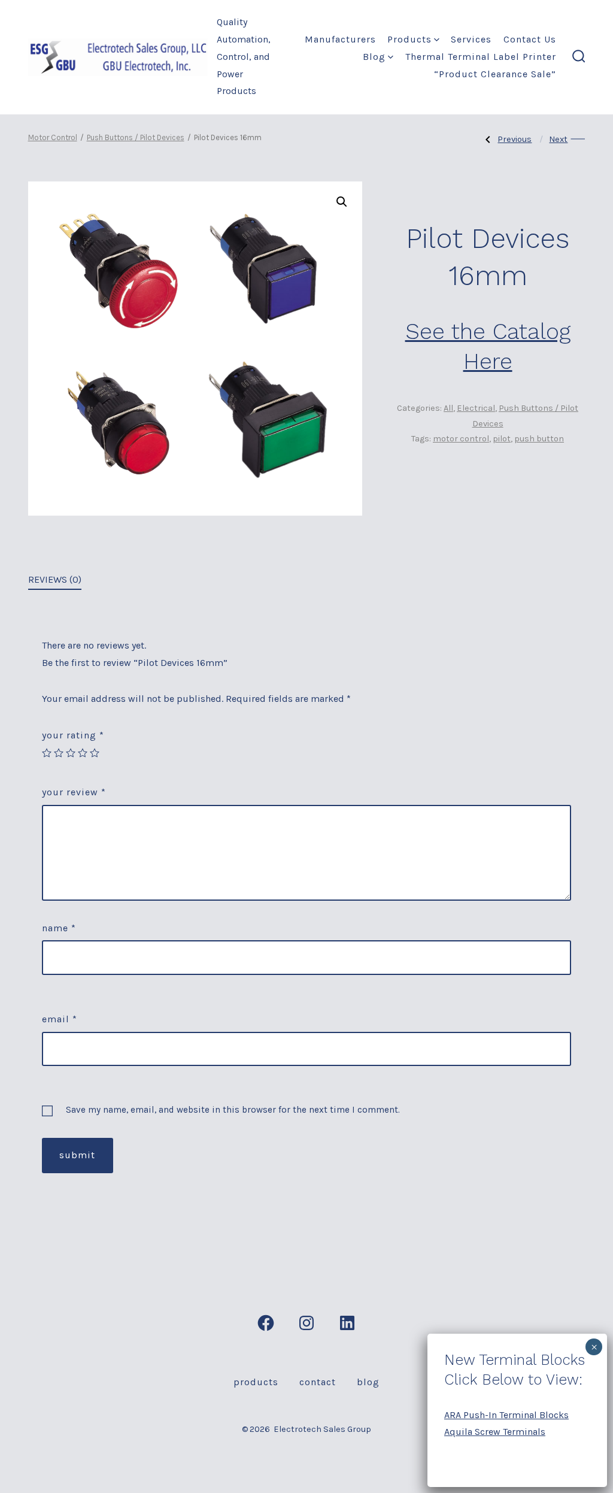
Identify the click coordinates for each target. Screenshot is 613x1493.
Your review (74, 792)
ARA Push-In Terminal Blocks (506, 1415)
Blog (374, 56)
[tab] (54, 580)
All (448, 408)
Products (409, 39)
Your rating (73, 735)
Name (59, 928)
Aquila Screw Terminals (494, 1431)
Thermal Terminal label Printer (480, 56)
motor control (461, 439)
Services (471, 39)
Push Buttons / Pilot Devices (135, 137)
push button (539, 439)
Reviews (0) (54, 579)
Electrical (476, 408)
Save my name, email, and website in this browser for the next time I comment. (233, 1109)
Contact (317, 1382)
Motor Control (52, 137)
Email (59, 1019)
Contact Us (529, 39)
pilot (502, 439)
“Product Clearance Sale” (495, 74)
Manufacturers (340, 39)
